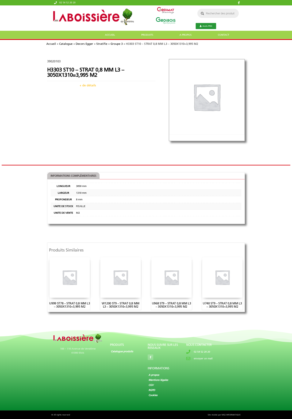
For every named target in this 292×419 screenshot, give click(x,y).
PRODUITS (147, 34)
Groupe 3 (117, 43)
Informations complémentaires (73, 175)
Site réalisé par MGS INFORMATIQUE (224, 415)
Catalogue (65, 43)
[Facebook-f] (150, 357)
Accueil (51, 43)
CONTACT (223, 34)
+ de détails (88, 85)
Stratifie (101, 43)
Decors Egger (84, 43)
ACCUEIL (110, 34)
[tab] (73, 175)
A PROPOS (185, 34)
